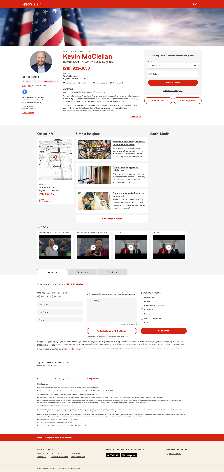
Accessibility (75, 453)
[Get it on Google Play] (129, 455)
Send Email (163, 331)
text (29, 85)
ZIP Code (153, 74)
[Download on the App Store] (113, 455)
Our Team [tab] (112, 272)
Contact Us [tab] (52, 272)
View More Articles (112, 219)
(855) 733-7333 (76, 349)
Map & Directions (48, 194)
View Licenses (28, 112)
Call (24, 85)
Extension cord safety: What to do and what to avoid (129, 143)
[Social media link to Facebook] (24, 91)
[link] (33, 4)
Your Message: (94, 301)
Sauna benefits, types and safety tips (126, 168)
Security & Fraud (57, 453)
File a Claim (158, 100)
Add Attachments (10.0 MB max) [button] (112, 331)
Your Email (44, 296)
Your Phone (58, 296)
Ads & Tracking (42, 453)
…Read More (135, 116)
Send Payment (187, 100)
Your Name (43, 304)
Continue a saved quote (172, 91)
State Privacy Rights (78, 457)
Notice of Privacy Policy (59, 457)
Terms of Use (41, 457)
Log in (196, 4)
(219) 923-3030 (76, 68)
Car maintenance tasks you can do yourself (129, 194)
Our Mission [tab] (82, 272)
